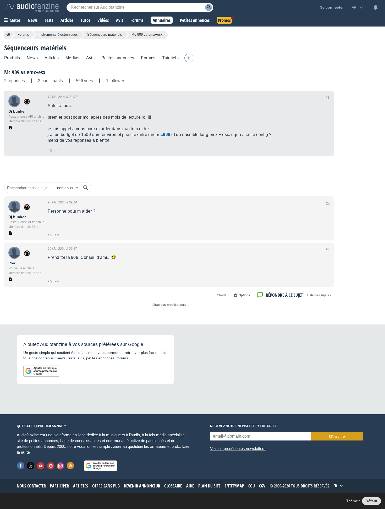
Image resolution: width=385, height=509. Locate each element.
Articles (52, 58)
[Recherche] (208, 7)
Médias (72, 58)
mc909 (163, 134)
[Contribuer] (188, 58)
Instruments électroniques (58, 34)
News (32, 58)
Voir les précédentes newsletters (238, 448)
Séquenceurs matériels (104, 34)
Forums (23, 34)
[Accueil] (8, 35)
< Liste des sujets (319, 295)
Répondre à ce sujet (284, 295)
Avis (90, 58)
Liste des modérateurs (169, 305)
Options (244, 295)
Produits (12, 58)
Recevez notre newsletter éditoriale (244, 426)
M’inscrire (337, 436)
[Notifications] (375, 7)
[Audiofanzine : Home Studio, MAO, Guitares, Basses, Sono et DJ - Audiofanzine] (32, 7)
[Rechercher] (85, 187)
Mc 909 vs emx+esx (24, 72)
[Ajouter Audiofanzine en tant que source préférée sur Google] (41, 371)
